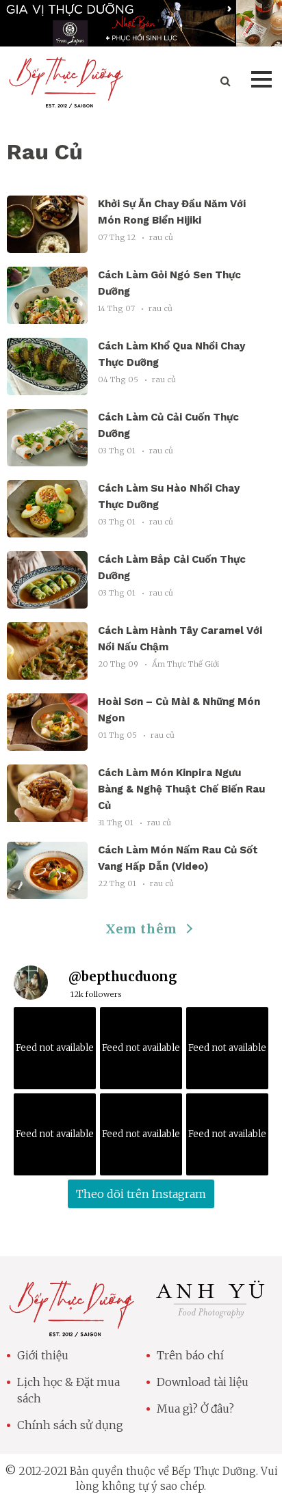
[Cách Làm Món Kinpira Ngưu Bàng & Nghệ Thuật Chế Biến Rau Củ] (47, 813)
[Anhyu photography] (210, 1317)
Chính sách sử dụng (70, 1425)
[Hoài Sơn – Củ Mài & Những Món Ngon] (47, 742)
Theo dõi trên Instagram (141, 1194)
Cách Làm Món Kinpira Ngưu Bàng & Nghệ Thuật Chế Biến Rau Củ (181, 789)
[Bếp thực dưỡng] (71, 1328)
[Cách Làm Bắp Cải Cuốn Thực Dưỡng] (47, 600)
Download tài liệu (202, 1382)
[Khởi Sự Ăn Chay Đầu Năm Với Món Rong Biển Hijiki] (47, 244)
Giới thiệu (42, 1355)
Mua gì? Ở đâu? (195, 1408)
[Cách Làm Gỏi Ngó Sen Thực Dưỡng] (47, 315)
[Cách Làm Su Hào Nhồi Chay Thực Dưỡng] (47, 528)
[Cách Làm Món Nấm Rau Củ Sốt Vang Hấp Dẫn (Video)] (47, 891)
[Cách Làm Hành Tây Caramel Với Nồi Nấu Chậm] (47, 671)
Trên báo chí (190, 1355)
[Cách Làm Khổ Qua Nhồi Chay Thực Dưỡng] (47, 386)
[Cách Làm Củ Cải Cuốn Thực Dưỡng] (47, 457)
